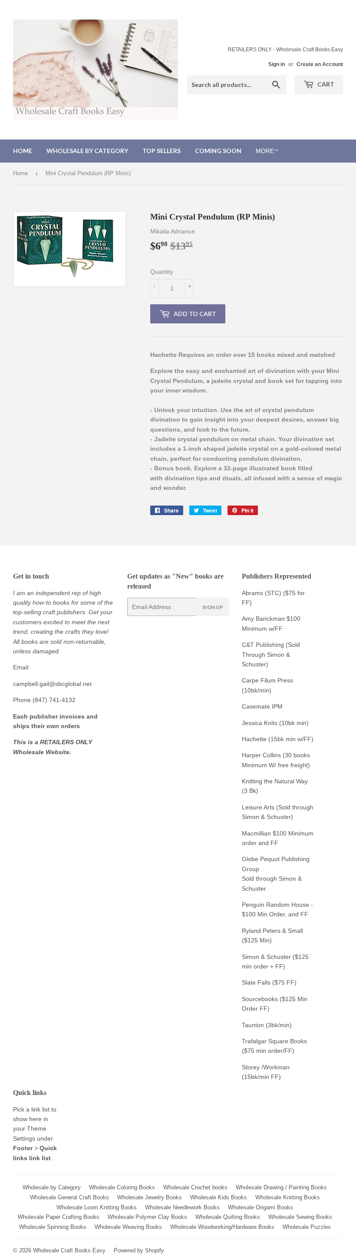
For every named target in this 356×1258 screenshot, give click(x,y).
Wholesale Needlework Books (182, 1207)
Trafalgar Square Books (274, 1041)
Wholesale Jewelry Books (149, 1197)
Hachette (254, 738)
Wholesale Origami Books (260, 1207)
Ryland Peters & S (267, 930)
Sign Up (212, 607)
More (265, 150)
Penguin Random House (275, 904)
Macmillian (256, 833)
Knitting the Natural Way (275, 781)
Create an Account (320, 64)
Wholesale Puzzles (307, 1227)
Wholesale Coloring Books (122, 1187)
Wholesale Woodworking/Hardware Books (222, 1227)
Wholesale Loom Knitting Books (96, 1207)
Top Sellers (161, 150)
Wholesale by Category (87, 150)
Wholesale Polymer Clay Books (147, 1217)
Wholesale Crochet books (195, 1187)
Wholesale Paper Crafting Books (58, 1217)
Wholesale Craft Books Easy (69, 1250)
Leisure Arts (259, 807)
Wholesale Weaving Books (128, 1227)
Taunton (253, 1025)
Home (22, 150)
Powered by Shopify (139, 1250)
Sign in (276, 64)
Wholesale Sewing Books (300, 1217)
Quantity (161, 271)
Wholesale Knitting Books (287, 1197)
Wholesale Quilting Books (227, 1217)
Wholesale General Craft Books (69, 1197)
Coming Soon (218, 150)
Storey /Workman (266, 1067)
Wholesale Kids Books (218, 1197)
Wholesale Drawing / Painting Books (281, 1187)
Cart (325, 84)
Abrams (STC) (261, 592)
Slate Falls (256, 982)
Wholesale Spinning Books (52, 1227)
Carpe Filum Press (267, 680)
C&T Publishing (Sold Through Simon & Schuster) (271, 654)
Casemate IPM (262, 706)
